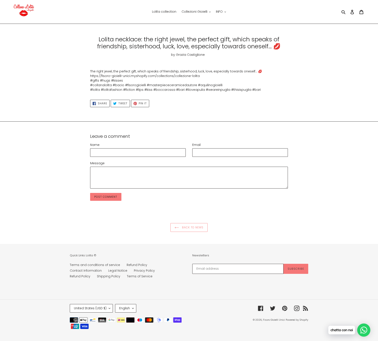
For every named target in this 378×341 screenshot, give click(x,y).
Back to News (192, 227)
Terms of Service (139, 276)
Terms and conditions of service (95, 265)
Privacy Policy (144, 270)
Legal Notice (117, 270)
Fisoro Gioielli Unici (274, 320)
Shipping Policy (108, 276)
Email (196, 145)
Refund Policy (137, 265)
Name (95, 145)
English (124, 308)
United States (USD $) (90, 308)
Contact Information (86, 270)
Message (97, 163)
